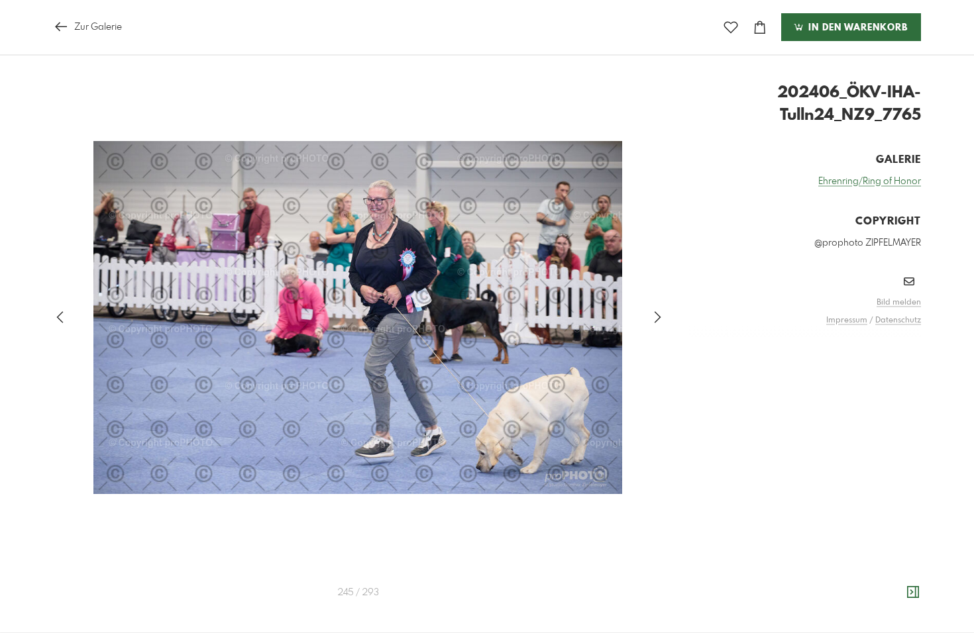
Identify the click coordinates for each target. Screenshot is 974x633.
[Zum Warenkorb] (760, 27)
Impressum (846, 320)
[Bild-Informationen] (913, 592)
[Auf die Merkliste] (731, 27)
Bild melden (899, 303)
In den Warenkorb (856, 27)
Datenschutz (898, 320)
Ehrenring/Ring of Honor (869, 181)
